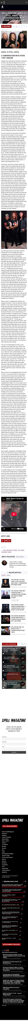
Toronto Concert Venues (7, 857)
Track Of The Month (6, 837)
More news (4, 1005)
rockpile (22, 550)
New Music (4, 863)
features (15, 550)
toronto (9, 552)
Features (4, 547)
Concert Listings (5, 855)
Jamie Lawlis (20, 556)
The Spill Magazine (14, 875)
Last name (4, 741)
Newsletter (4, 833)
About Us (4, 859)
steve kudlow (4, 552)
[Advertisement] (14, 703)
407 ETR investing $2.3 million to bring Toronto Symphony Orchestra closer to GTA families (14, 956)
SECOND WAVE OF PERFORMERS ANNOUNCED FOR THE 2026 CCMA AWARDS (14, 975)
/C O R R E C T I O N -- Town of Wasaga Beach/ (12, 994)
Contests (4, 861)
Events (3, 852)
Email (3, 746)
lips (18, 550)
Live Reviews (5, 844)
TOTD (3, 866)
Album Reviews (5, 839)
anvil (4, 550)
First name (4, 736)
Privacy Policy (5, 868)
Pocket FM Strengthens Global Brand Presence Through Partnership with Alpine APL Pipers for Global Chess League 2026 (13, 1000)
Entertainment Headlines (7, 853)
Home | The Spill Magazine (8, 831)
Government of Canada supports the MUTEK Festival (12, 962)
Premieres (4, 835)
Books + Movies (5, 841)
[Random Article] (4, 29)
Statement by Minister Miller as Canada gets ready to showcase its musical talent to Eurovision (13, 969)
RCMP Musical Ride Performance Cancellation (11, 988)
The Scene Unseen (6, 870)
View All (22, 644)
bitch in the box (9, 550)
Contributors (5, 864)
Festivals (4, 846)
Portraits (4, 848)
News (3, 850)
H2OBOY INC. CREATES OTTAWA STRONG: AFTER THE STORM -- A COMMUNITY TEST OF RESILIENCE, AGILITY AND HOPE (13, 982)
